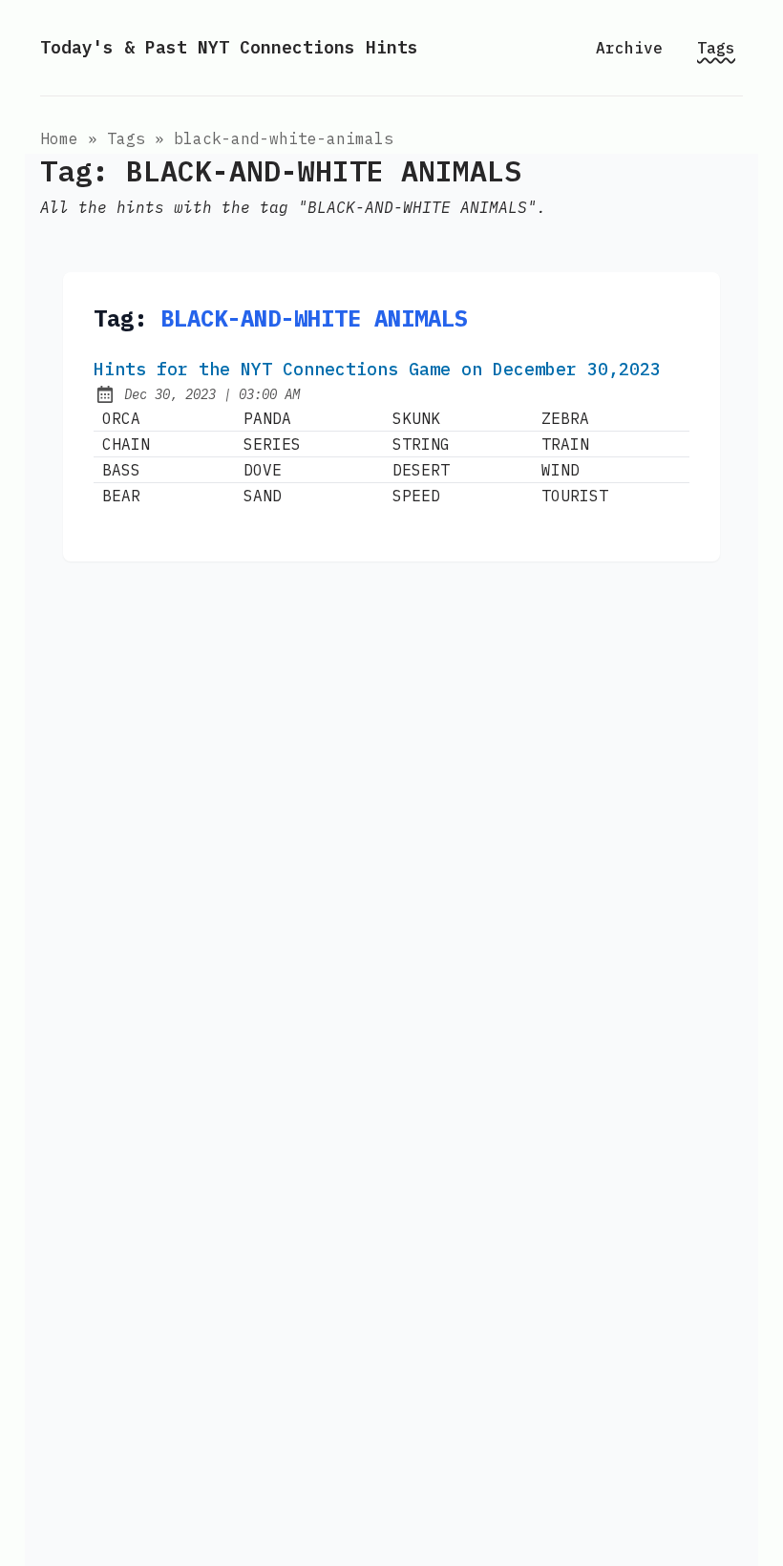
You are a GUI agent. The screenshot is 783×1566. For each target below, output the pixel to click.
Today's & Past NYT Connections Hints (229, 47)
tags (126, 138)
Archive (629, 47)
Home (59, 138)
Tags (716, 47)
